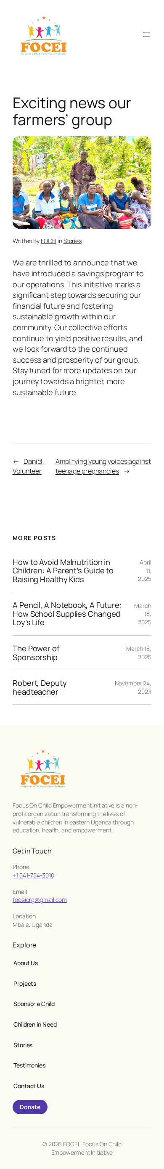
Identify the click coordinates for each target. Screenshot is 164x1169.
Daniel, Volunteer (28, 466)
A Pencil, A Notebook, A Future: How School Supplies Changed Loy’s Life (67, 614)
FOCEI (49, 241)
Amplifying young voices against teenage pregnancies (103, 466)
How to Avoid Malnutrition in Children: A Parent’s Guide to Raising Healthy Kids (63, 571)
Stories (72, 241)
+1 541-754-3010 (33, 875)
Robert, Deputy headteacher (40, 687)
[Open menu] (146, 34)
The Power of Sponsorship (36, 652)
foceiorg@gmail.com (40, 900)
